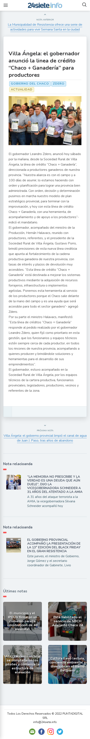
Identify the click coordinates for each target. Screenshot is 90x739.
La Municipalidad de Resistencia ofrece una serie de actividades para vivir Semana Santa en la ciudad (45, 27)
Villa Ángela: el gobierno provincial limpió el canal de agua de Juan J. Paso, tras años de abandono (45, 438)
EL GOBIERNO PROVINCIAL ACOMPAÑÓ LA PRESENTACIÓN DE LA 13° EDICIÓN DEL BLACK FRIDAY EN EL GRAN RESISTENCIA (54, 545)
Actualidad (21, 90)
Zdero (58, 84)
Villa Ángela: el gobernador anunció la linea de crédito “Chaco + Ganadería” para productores (44, 64)
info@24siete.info (45, 722)
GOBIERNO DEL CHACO (30, 84)
